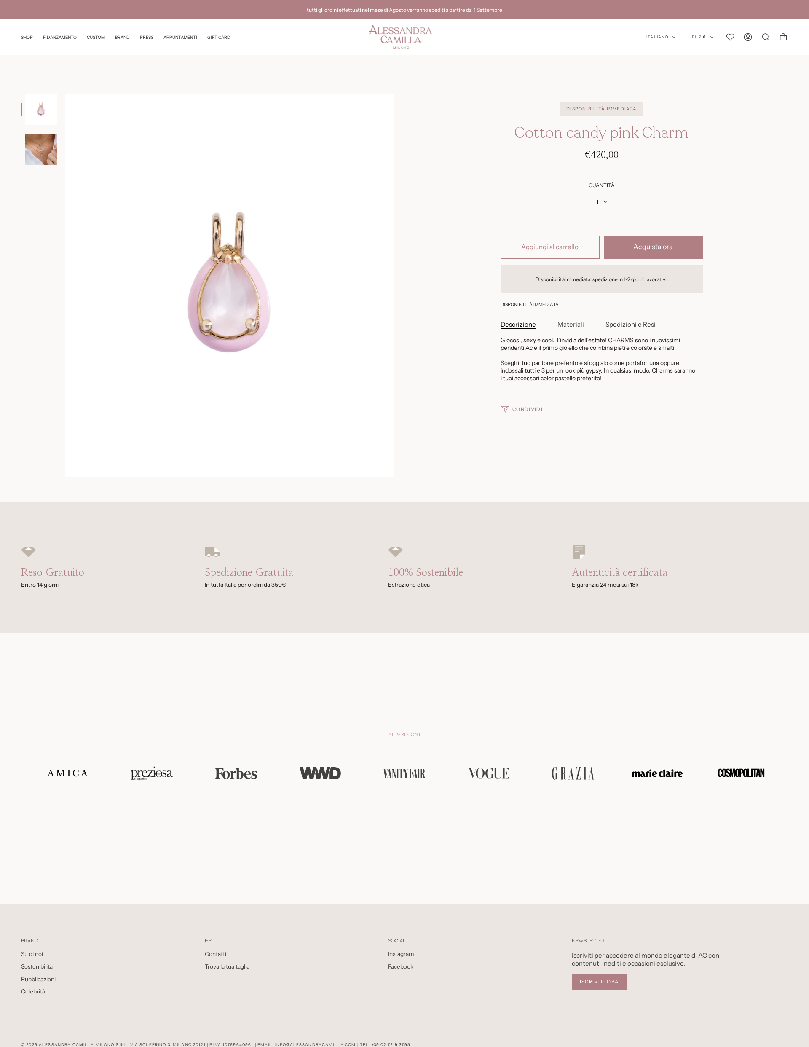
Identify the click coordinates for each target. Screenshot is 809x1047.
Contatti (215, 953)
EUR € (699, 37)
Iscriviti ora (599, 982)
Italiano (657, 37)
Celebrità (33, 991)
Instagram (401, 953)
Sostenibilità (37, 966)
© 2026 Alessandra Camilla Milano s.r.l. (75, 1044)
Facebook (400, 966)
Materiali (570, 324)
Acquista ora (653, 247)
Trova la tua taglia (227, 966)
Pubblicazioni (38, 979)
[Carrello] (783, 37)
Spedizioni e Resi (630, 324)
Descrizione (518, 324)
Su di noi (32, 953)
